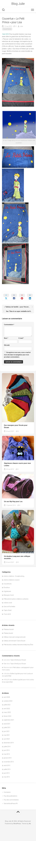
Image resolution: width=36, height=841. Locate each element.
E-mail (21, 338)
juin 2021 (7, 731)
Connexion (7, 792)
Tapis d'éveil (7, 610)
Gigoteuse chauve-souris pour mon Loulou (17, 464)
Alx (30, 823)
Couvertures (7, 29)
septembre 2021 (9, 720)
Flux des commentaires (11, 800)
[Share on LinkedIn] (30, 296)
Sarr (5, 663)
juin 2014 (7, 750)
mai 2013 (7, 777)
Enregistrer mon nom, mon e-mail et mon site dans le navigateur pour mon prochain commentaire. (17, 355)
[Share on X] (6, 296)
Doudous (7, 587)
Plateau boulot (8, 633)
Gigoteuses (7, 591)
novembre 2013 (9, 762)
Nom (6, 338)
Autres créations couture (11, 580)
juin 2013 (7, 773)
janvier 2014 (7, 758)
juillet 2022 (7, 705)
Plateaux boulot (9, 629)
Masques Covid (9, 595)
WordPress (17, 823)
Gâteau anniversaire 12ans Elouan (14, 641)
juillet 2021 (7, 727)
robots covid (8, 602)
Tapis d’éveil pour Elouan (18, 660)
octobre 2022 (8, 701)
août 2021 (7, 724)
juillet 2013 (7, 769)
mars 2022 (7, 712)
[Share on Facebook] (14, 296)
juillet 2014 (7, 746)
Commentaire (9, 324)
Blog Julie (18, 4)
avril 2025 (7, 697)
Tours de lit (7, 614)
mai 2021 (7, 735)
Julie (21, 26)
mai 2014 (7, 754)
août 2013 (7, 765)
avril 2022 (7, 708)
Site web (7, 345)
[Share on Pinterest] (22, 296)
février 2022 (7, 716)
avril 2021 (7, 739)
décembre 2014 (9, 743)
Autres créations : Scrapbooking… (14, 576)
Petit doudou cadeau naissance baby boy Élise (18, 644)
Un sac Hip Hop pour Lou (13, 501)
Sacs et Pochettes (9, 606)
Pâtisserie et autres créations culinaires (16, 599)
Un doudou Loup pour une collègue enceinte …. (17, 557)
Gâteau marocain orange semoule (14, 637)
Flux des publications (10, 796)
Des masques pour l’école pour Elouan (16, 426)
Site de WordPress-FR (11, 803)
